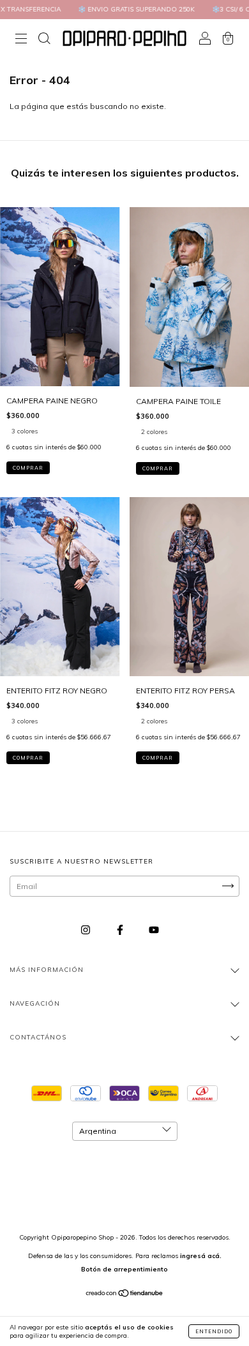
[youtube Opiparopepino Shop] (153, 929)
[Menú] (21, 40)
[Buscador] (44, 40)
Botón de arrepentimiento (124, 1269)
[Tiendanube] (125, 1294)
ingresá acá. (201, 1256)
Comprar (28, 468)
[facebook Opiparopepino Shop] (121, 929)
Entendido (213, 1331)
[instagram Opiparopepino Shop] (86, 929)
